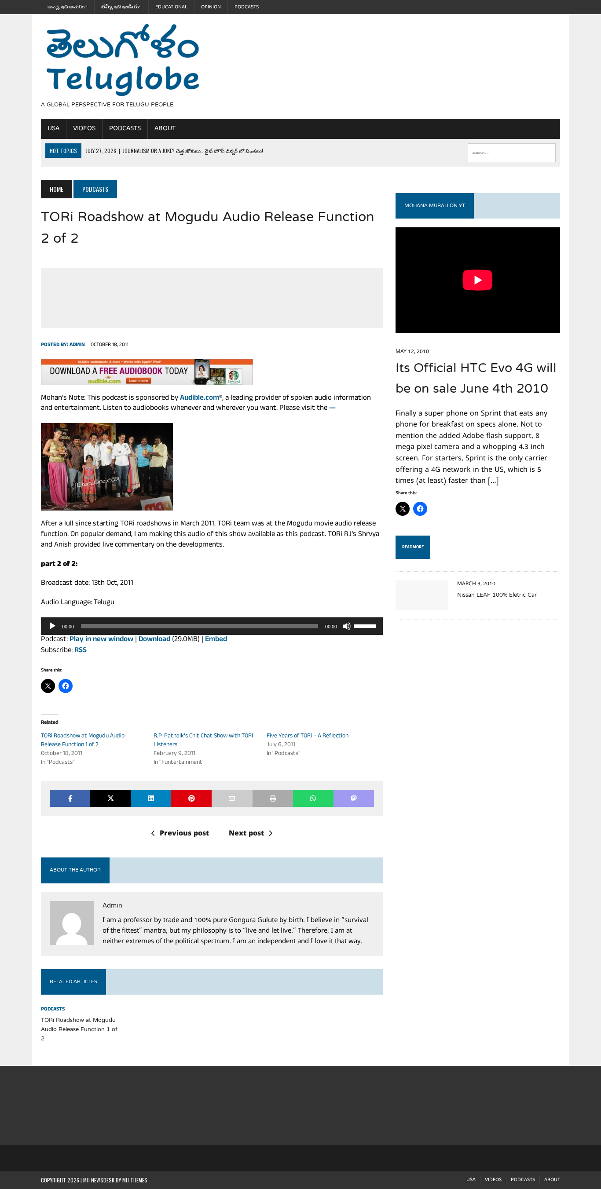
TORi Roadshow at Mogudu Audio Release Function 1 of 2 (83, 741)
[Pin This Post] (191, 798)
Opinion (211, 7)
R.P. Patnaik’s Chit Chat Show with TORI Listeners (203, 741)
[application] (212, 626)
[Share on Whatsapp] (313, 798)
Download (154, 640)
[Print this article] (273, 798)
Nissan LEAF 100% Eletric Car (497, 595)
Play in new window (101, 640)
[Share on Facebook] (70, 798)
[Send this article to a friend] (232, 798)
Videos (84, 128)
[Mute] (346, 626)
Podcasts (247, 7)
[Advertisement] (378, 65)
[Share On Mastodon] (353, 798)
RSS (80, 651)
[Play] (52, 626)
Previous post (184, 834)
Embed (216, 640)
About (165, 128)
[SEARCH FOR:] (512, 151)
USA (53, 128)
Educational (171, 7)
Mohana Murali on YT (434, 205)
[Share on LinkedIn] (151, 798)
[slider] (366, 625)
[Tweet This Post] (110, 798)
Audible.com (199, 398)
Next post (246, 834)
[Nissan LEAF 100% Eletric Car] (422, 604)
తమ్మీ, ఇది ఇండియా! (121, 7)
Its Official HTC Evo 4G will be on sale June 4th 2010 (476, 379)
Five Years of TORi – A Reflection (307, 736)
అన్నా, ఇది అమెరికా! (68, 7)
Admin (77, 345)
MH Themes (134, 1180)
